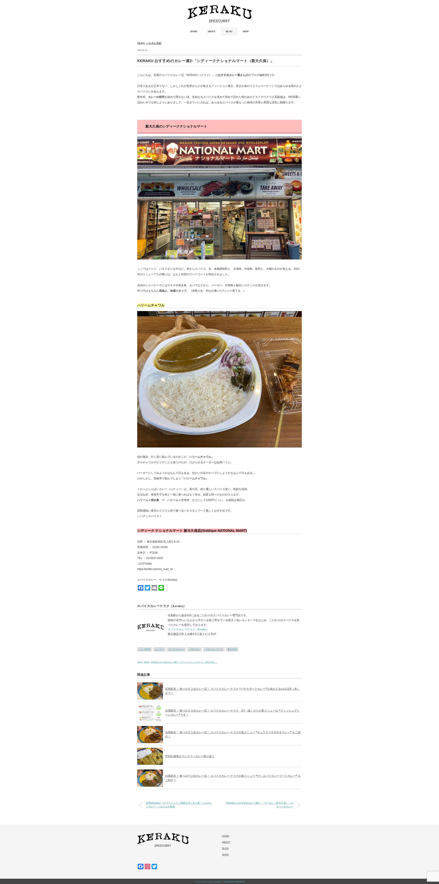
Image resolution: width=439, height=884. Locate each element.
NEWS (141, 43)
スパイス (159, 649)
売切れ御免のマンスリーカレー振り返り (190, 756)
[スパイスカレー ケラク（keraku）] (219, 7)
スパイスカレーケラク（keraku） (188, 629)
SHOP (246, 31)
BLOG (229, 31)
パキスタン (194, 649)
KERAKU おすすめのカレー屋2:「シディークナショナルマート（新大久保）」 (184, 662)
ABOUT (212, 31)
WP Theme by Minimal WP (234, 881)
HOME (193, 31)
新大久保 (232, 649)
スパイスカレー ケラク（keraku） (209, 881)
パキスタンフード (214, 649)
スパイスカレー (176, 649)
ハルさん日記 (153, 43)
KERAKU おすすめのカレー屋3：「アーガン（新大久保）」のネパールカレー (259, 805)
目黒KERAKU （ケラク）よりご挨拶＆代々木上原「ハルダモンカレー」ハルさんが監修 (179, 805)
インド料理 (144, 649)
